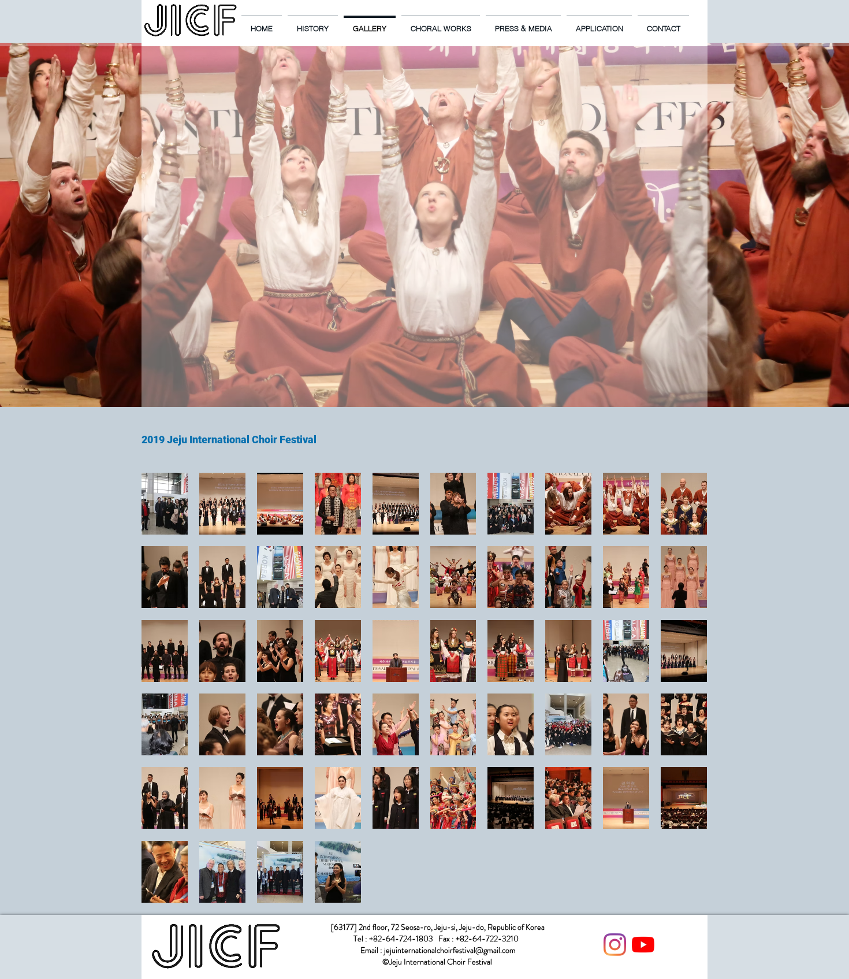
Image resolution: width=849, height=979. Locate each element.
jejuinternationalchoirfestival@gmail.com (450, 950)
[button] (165, 504)
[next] (685, 694)
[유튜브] (643, 944)
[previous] (162, 694)
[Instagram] (615, 944)
